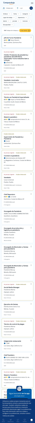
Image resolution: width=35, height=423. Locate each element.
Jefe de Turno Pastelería (12, 38)
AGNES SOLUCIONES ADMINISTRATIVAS (16, 214)
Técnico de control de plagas (14, 324)
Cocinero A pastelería (11, 156)
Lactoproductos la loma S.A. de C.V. (20, 119)
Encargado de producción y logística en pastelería (13, 229)
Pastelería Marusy (9, 251)
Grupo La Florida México (17, 99)
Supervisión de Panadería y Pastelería (13, 138)
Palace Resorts (14, 40)
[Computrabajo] (9, 3)
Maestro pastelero (10, 117)
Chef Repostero (9, 194)
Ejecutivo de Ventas (11, 304)
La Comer (13, 197)
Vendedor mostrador (11, 80)
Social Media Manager (12, 287)
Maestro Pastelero (10, 375)
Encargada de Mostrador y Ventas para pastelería (16, 267)
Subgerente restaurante (12, 341)
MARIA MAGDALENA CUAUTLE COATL (15, 82)
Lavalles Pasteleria (9, 232)
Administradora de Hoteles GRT (15, 158)
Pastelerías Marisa (9, 290)
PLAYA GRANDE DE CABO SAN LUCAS (17, 357)
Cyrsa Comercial (9, 180)
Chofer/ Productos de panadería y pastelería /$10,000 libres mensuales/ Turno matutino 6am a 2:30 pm (16, 57)
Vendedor (7, 177)
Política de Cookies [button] (8, 416)
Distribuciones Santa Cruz (12, 307)
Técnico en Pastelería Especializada (16, 97)
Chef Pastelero (9, 355)
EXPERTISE (9, 63)
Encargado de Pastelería (12, 211)
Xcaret (8, 141)
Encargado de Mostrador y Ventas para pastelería (16, 248)
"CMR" (8, 343)
